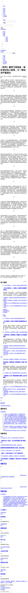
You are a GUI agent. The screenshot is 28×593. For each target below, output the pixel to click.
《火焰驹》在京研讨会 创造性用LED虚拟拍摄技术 (15, 418)
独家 (4, 34)
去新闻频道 (3, 411)
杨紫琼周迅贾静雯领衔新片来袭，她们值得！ (13, 447)
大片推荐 (4, 510)
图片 (7, 38)
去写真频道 (3, 494)
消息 (4, 6)
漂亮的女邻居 (4, 562)
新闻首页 (5, 309)
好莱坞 (4, 316)
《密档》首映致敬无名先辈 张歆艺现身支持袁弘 (15, 419)
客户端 (4, 63)
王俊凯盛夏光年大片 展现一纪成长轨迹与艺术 (13, 497)
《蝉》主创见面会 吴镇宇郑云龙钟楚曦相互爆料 (15, 416)
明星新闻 (5, 312)
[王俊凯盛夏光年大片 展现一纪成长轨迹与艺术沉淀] (15, 496)
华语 (4, 314)
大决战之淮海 (4, 551)
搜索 (4, 20)
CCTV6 (5, 15)
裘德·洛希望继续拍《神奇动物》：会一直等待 (13, 506)
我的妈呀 (3, 574)
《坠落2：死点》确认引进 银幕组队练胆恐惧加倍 (15, 420)
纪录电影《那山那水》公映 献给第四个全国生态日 (15, 426)
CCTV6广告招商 (8, 582)
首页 (4, 8)
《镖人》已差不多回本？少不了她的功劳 (12, 453)
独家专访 (4, 463)
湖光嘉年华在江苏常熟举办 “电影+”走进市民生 (15, 430)
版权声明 (18, 581)
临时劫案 (3, 516)
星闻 (4, 33)
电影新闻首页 (6, 310)
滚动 (7, 41)
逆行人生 (3, 539)
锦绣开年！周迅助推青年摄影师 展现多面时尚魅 (14, 503)
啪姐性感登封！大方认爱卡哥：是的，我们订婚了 (14, 500)
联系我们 (23, 581)
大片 (4, 12)
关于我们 (3, 581)
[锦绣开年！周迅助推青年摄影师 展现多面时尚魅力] (15, 502)
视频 (4, 11)
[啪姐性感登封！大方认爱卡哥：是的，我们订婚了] (15, 499)
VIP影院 (5, 16)
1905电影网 (3, 29)
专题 (7, 37)
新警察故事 (4, 528)
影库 (4, 13)
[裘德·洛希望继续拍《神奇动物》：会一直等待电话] (15, 504)
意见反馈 (3, 586)
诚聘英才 (13, 581)
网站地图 (8, 581)
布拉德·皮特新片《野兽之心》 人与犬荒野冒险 (14, 422)
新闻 (4, 9)
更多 (4, 35)
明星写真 (4, 491)
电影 (4, 31)
